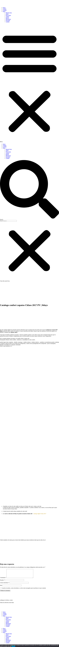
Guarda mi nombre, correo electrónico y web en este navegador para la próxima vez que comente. (24, 588)
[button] (29, 83)
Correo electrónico (4, 582)
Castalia (4, 10)
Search (1, 220)
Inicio (4, 7)
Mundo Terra (9, 12)
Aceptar (13, 646)
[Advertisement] (29, 292)
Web (1, 585)
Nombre (2, 580)
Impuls (7, 17)
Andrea (4, 8)
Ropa (4, 11)
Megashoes (8, 19)
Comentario (3, 577)
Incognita (8, 20)
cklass (7, 14)
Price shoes (8, 15)
